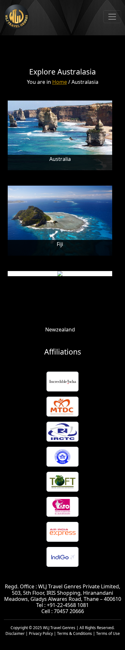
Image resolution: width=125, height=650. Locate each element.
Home (59, 81)
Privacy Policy (41, 633)
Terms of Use (108, 633)
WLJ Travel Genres (59, 627)
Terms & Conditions (74, 633)
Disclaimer (15, 633)
